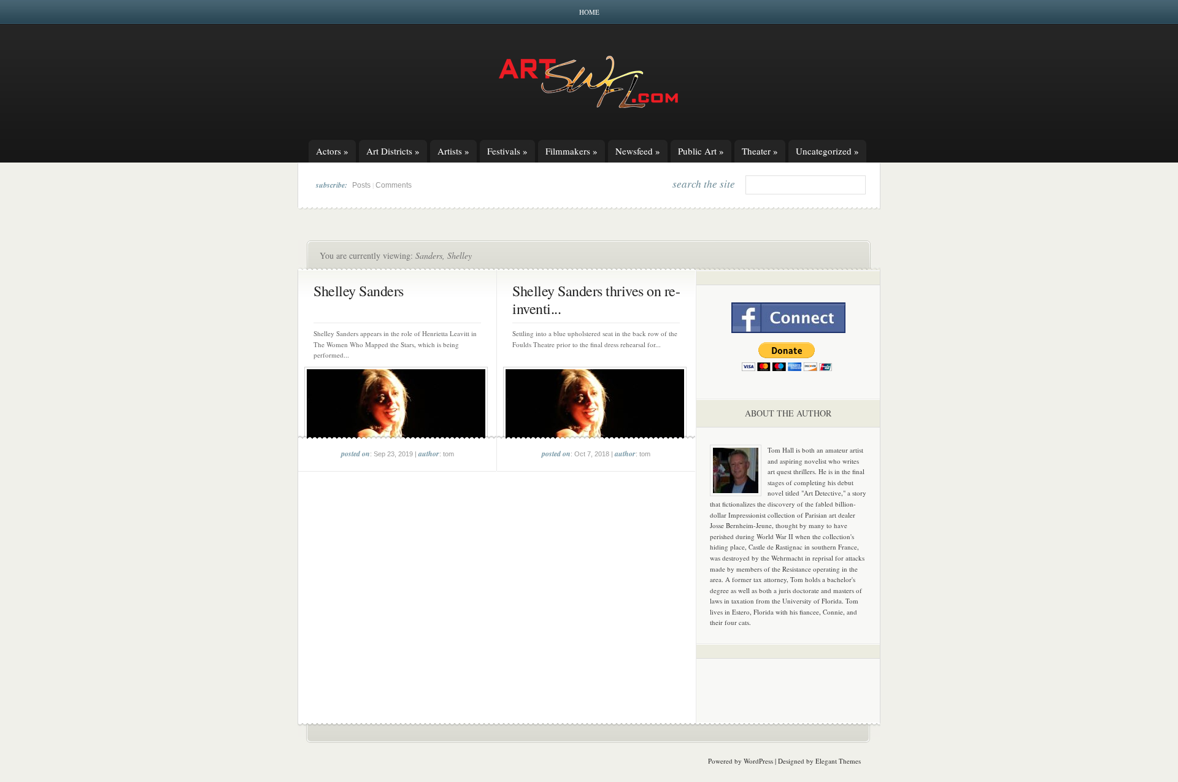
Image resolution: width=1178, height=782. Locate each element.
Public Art (701, 151)
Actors (332, 151)
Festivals (507, 151)
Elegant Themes (838, 760)
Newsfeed (637, 151)
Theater (760, 151)
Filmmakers (571, 151)
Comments (393, 185)
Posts (361, 185)
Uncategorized (827, 151)
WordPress (758, 760)
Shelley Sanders (359, 291)
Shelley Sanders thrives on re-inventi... (596, 299)
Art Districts (393, 151)
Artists (453, 151)
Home (589, 12)
